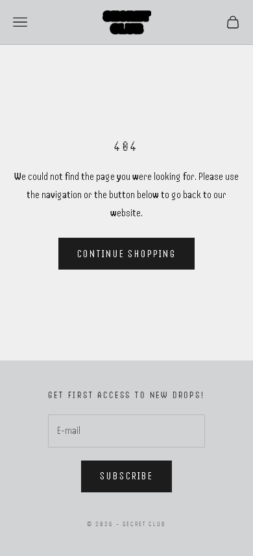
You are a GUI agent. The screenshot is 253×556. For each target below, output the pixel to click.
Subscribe (126, 476)
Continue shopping (126, 254)
